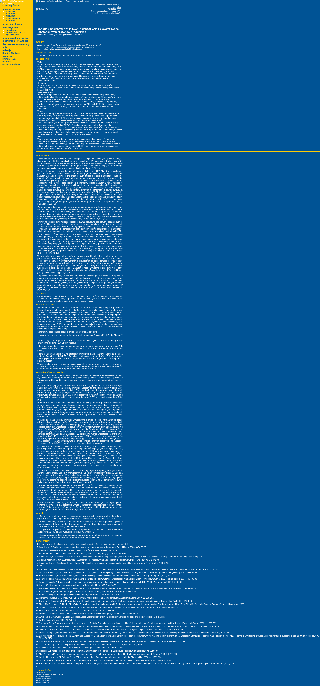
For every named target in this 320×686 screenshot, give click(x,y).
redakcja (6, 50)
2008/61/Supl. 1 (13, 18)
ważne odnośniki (11, 64)
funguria (41, 55)
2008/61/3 (10, 14)
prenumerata (9, 59)
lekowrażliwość (95, 55)
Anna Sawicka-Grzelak (61, 45)
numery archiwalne (13, 24)
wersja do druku (113, 4)
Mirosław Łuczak (93, 45)
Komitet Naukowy (11, 53)
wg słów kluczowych (15, 32)
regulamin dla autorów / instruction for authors (15, 39)
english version (99, 4)
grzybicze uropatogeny (56, 55)
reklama (6, 61)
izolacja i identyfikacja (77, 55)
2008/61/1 (10, 21)
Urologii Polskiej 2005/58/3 (70, 35)
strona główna (10, 5)
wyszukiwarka (12, 35)
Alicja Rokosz (44, 45)
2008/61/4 (10, 11)
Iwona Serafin (78, 45)
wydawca (7, 56)
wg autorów (11, 30)
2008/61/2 (10, 16)
